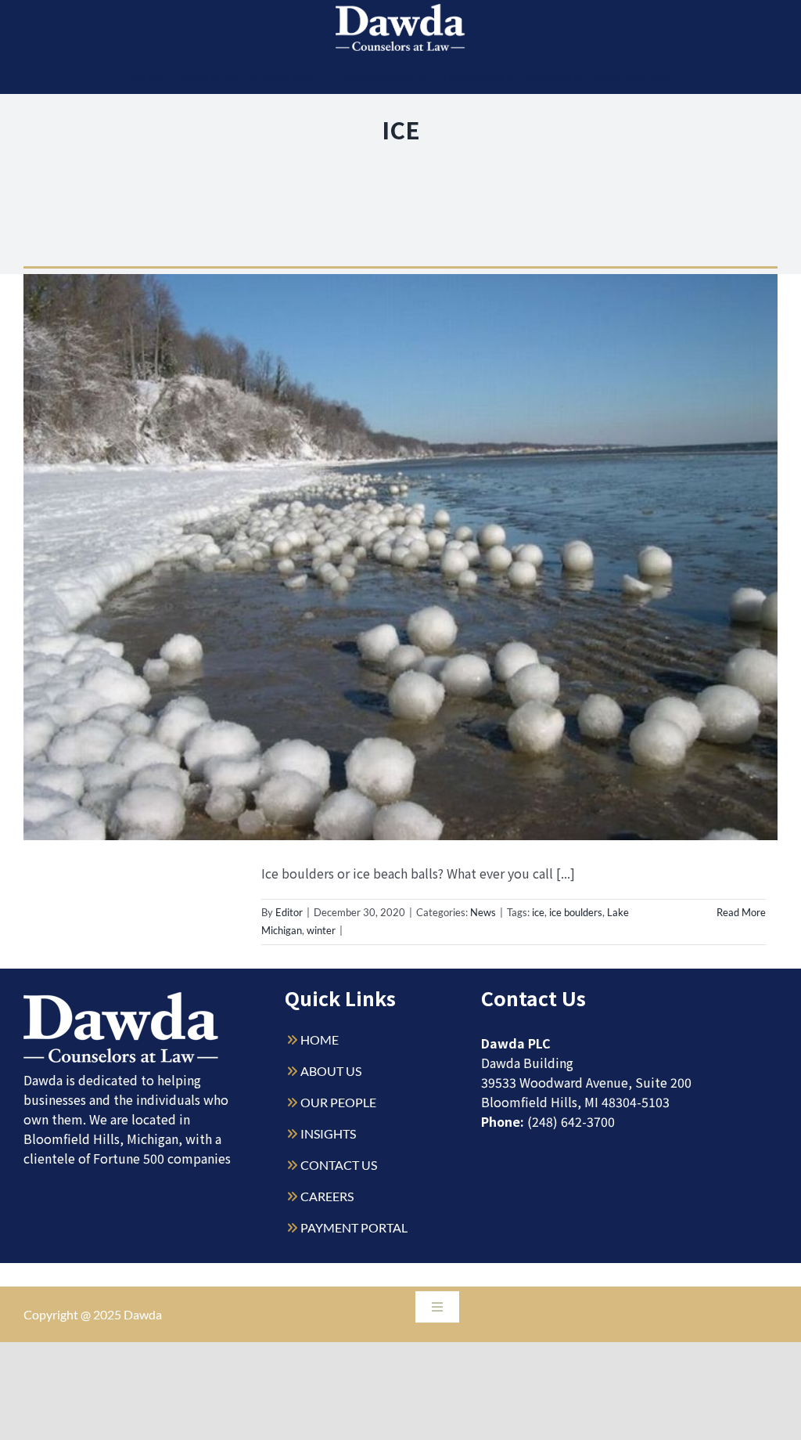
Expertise (284, 78)
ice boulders (575, 912)
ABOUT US (330, 1070)
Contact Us (631, 78)
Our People (478, 78)
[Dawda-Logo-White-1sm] (121, 998)
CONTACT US (338, 1164)
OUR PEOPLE (338, 1102)
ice (538, 912)
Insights (554, 78)
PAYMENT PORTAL (354, 1227)
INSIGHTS (328, 1133)
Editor (289, 912)
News (483, 912)
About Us (211, 78)
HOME (319, 1039)
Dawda (143, 1314)
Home (151, 78)
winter (321, 930)
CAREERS (327, 1196)
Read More (741, 912)
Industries (378, 78)
